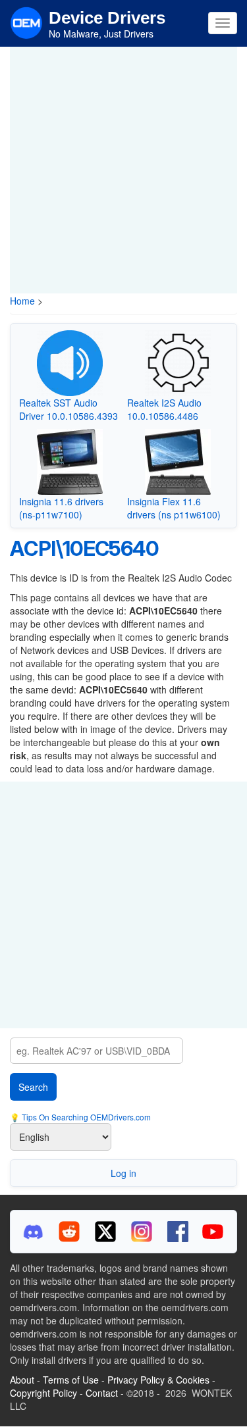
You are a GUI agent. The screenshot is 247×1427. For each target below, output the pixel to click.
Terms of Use (71, 1379)
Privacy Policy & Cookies (158, 1379)
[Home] (26, 21)
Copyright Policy (43, 1392)
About (22, 1379)
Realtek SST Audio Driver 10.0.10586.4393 (68, 409)
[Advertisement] (123, 170)
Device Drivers (107, 18)
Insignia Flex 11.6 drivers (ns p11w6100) (174, 508)
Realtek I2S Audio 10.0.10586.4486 (164, 409)
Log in (123, 1173)
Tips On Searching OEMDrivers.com (85, 1116)
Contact (102, 1392)
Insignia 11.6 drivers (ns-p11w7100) (61, 508)
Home (22, 300)
